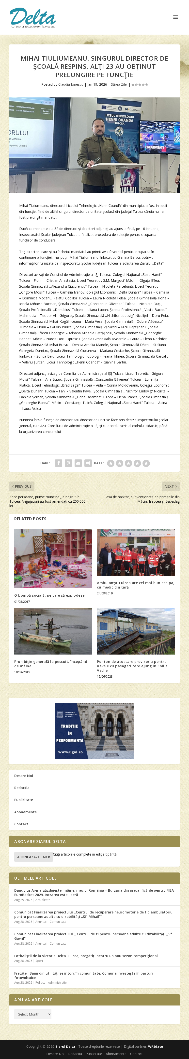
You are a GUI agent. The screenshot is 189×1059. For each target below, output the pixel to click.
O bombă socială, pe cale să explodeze (49, 595)
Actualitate (42, 900)
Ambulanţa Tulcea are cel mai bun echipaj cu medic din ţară (135, 585)
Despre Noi (23, 775)
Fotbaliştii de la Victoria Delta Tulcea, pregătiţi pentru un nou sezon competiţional (86, 955)
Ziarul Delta (65, 1046)
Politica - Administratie (51, 982)
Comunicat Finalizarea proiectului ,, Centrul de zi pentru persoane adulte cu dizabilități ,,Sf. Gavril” (93, 936)
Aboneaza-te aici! (33, 857)
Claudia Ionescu (70, 84)
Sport (39, 961)
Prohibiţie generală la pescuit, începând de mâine (50, 663)
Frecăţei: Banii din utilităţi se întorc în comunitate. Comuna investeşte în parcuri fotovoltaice (83, 975)
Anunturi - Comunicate (50, 922)
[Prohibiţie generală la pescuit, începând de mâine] (53, 631)
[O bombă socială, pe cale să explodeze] (53, 558)
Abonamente (25, 812)
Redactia (22, 787)
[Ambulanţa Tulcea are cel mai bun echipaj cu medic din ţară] (136, 552)
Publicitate (23, 799)
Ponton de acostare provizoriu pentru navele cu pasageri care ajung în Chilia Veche (132, 666)
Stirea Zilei (119, 84)
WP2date (155, 1046)
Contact (21, 824)
